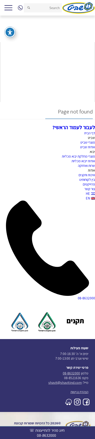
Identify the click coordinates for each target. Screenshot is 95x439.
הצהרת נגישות (79, 392)
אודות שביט (87, 147)
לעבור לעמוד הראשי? (73, 127)
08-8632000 (46, 435)
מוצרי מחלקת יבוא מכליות (78, 156)
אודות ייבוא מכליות (83, 161)
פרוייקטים (89, 184)
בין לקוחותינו (87, 179)
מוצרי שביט (87, 142)
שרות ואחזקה (86, 165)
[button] (28, 7)
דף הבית (89, 133)
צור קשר (89, 189)
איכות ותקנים (87, 175)
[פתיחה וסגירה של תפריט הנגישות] (10, 32)
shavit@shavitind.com (65, 382)
